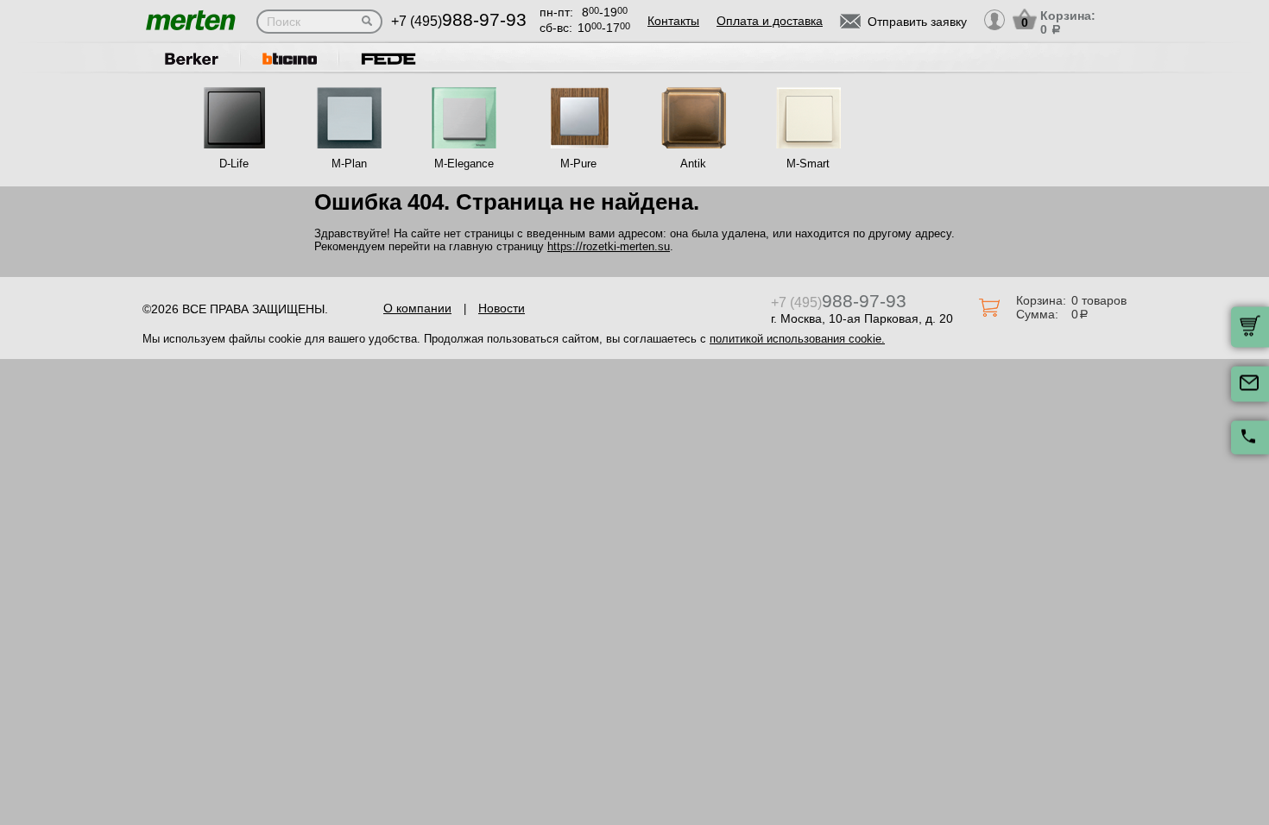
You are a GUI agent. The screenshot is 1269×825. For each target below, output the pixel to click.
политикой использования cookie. (797, 338)
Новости (501, 308)
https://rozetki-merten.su (608, 246)
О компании (417, 308)
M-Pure (578, 163)
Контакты (673, 21)
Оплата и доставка (770, 21)
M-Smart (808, 163)
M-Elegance (464, 163)
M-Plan (349, 163)
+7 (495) (459, 21)
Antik (693, 163)
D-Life (234, 163)
